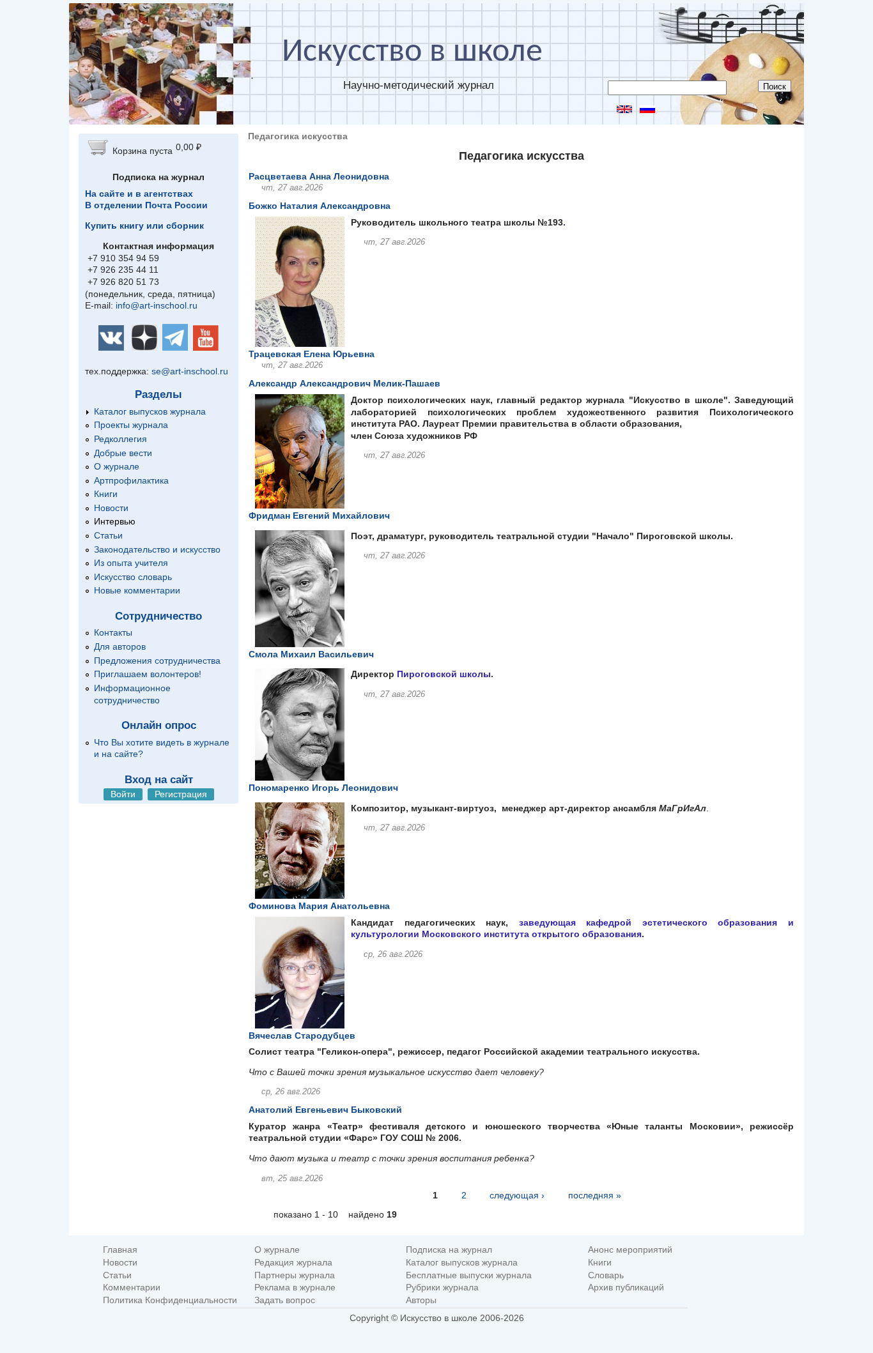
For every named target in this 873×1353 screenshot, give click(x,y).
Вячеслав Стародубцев (302, 1035)
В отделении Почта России (146, 205)
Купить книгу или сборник (144, 225)
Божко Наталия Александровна (319, 206)
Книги (106, 494)
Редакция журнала (293, 1262)
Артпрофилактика (131, 480)
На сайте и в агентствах (139, 193)
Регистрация (181, 794)
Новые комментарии (137, 590)
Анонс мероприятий (630, 1250)
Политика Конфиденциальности (170, 1300)
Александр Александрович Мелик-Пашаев (344, 383)
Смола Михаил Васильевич (311, 654)
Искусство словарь (133, 577)
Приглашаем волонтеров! (147, 674)
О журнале (116, 466)
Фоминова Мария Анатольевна (319, 906)
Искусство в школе (412, 52)
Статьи (108, 535)
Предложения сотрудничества (157, 660)
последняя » (594, 1195)
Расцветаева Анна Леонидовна (319, 176)
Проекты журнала (131, 425)
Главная (120, 1250)
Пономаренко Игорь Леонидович (323, 788)
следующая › (517, 1195)
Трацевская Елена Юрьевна (312, 354)
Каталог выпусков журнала (150, 411)
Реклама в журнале (295, 1287)
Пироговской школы (444, 674)
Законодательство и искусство (157, 549)
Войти (123, 794)
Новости (111, 508)
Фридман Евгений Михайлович (319, 515)
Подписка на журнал (449, 1250)
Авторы (421, 1300)
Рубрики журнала (442, 1287)
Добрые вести (123, 453)
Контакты (113, 632)
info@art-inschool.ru (156, 305)
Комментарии (131, 1287)
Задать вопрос (284, 1300)
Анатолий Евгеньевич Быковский (325, 1110)
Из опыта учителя (131, 563)
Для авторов (120, 646)
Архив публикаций (626, 1287)
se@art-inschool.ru (189, 371)
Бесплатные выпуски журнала (469, 1275)
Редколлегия (120, 439)
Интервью (114, 521)
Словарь (606, 1275)
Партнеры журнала (294, 1275)
